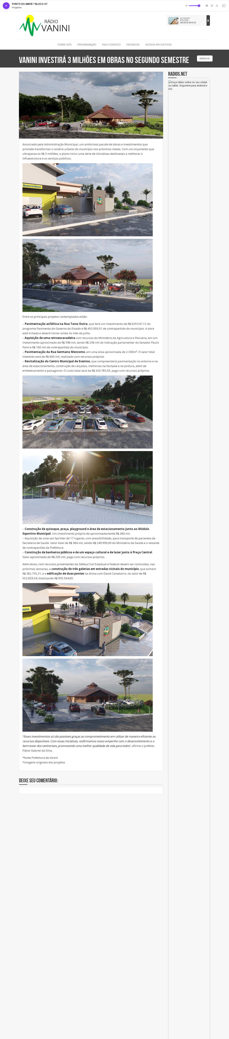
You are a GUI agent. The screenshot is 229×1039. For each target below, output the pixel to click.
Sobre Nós (65, 44)
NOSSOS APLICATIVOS (158, 44)
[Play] (6, 5)
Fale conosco (111, 44)
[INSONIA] (208, 20)
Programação (86, 44)
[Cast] (223, 5)
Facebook (133, 44)
